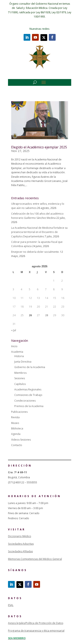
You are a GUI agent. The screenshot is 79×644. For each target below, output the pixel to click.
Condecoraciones (25, 400)
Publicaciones (19, 412)
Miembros (20, 373)
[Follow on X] (43, 37)
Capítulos (20, 384)
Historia (19, 356)
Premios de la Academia (28, 406)
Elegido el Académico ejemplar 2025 (39, 147)
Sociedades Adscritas (21, 544)
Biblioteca (17, 428)
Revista (15, 417)
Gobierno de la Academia (29, 367)
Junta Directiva (22, 361)
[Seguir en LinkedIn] (27, 37)
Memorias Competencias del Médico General (35, 559)
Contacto (16, 445)
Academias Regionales (27, 389)
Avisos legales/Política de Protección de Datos (35, 623)
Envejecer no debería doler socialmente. (35, 252)
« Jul (13, 330)
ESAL (10, 605)
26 (30, 315)
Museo (15, 423)
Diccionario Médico (19, 536)
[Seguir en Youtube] (35, 37)
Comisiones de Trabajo (28, 395)
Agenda (15, 434)
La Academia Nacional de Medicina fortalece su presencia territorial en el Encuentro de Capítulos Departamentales (39, 232)
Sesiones (19, 378)
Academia (17, 352)
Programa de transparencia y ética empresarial (36, 630)
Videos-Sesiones (21, 439)
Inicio (14, 346)
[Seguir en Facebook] (52, 37)
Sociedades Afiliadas (20, 551)
